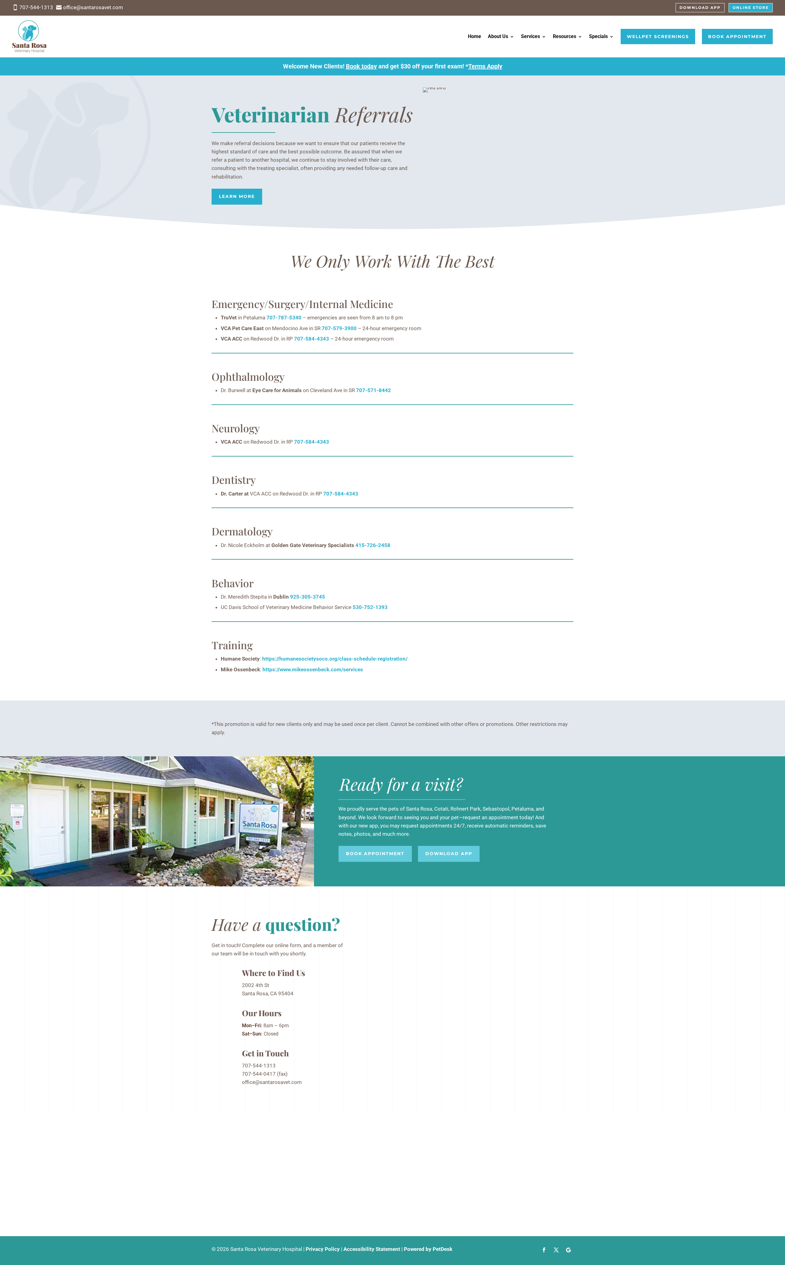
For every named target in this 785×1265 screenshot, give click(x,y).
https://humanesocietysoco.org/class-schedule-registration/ (335, 659)
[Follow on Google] (568, 1250)
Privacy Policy (323, 1249)
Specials (598, 36)
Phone (380, 955)
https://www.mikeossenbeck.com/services (312, 669)
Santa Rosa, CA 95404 (267, 993)
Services (530, 36)
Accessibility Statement (371, 1249)
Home (474, 36)
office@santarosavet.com (272, 1082)
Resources (564, 36)
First (428, 931)
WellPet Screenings (658, 36)
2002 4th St (255, 985)
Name (382, 922)
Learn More (237, 196)
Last (428, 939)
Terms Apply (485, 66)
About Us (498, 36)
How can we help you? (400, 970)
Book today (361, 66)
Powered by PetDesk (428, 1249)
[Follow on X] (556, 1250)
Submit (389, 989)
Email (381, 947)
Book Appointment (737, 36)
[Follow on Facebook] (544, 1250)
